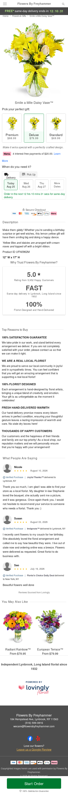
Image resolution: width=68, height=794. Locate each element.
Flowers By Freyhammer (34, 3)
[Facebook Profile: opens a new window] (30, 738)
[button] (60, 785)
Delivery (11, 177)
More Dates (57, 184)
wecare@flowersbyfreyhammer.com (34, 726)
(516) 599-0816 (34, 723)
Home (6, 15)
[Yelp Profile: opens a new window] (38, 738)
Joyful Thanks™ (35, 477)
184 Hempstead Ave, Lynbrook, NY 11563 (34, 719)
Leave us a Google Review (34, 750)
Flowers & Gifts (19, 15)
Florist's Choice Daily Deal (40, 575)
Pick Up (31, 174)
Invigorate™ (33, 528)
